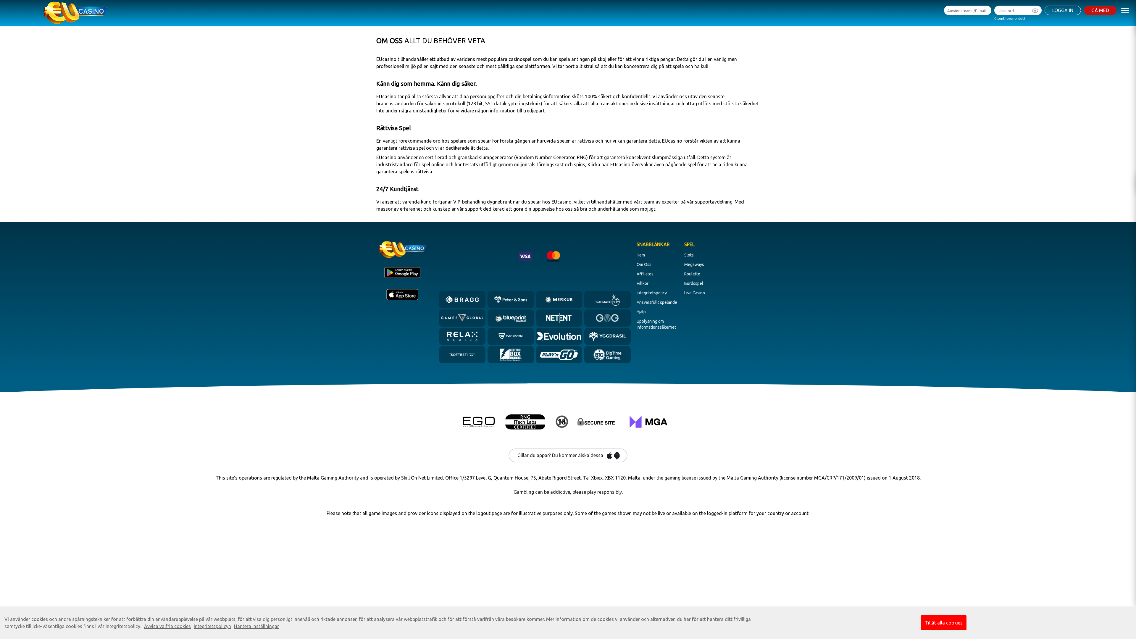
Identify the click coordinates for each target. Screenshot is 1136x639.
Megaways (694, 264)
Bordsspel (693, 283)
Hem (641, 255)
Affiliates (645, 274)
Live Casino (694, 293)
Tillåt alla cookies (944, 622)
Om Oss (644, 264)
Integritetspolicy (652, 293)
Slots (689, 255)
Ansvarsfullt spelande (657, 302)
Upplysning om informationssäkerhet (656, 324)
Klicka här (597, 164)
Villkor (642, 283)
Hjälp (641, 311)
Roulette (692, 274)
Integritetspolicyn (212, 626)
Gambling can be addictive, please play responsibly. (568, 492)
